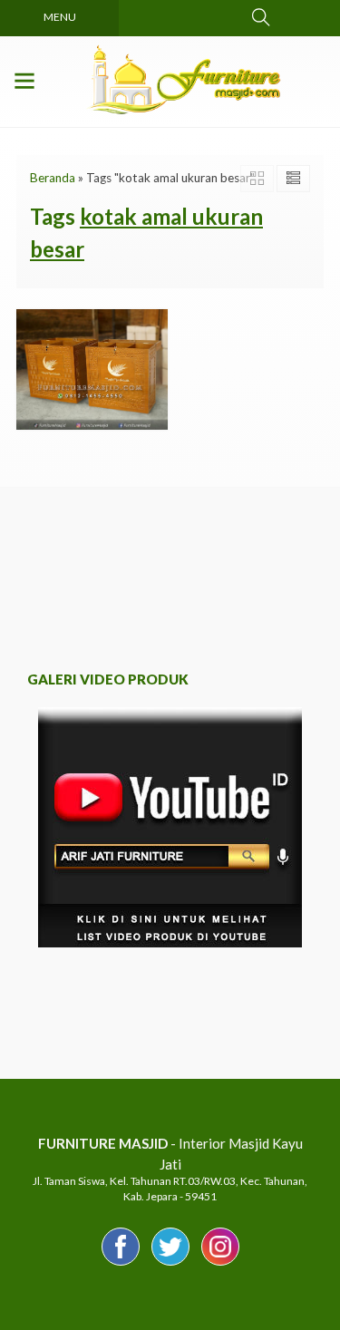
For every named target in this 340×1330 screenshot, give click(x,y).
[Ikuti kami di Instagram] (220, 1265)
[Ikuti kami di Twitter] (170, 1265)
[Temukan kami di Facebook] (120, 1265)
